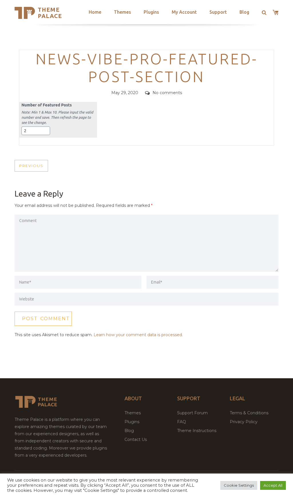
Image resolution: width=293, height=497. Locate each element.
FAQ (181, 421)
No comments (167, 92)
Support (218, 12)
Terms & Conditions (249, 412)
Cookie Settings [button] (239, 485)
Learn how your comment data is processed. (138, 334)
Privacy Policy (244, 421)
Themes (122, 12)
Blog (244, 12)
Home (95, 12)
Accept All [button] (273, 485)
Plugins (151, 12)
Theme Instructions (196, 430)
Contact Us (135, 439)
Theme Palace (50, 12)
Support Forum (192, 412)
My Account (184, 12)
